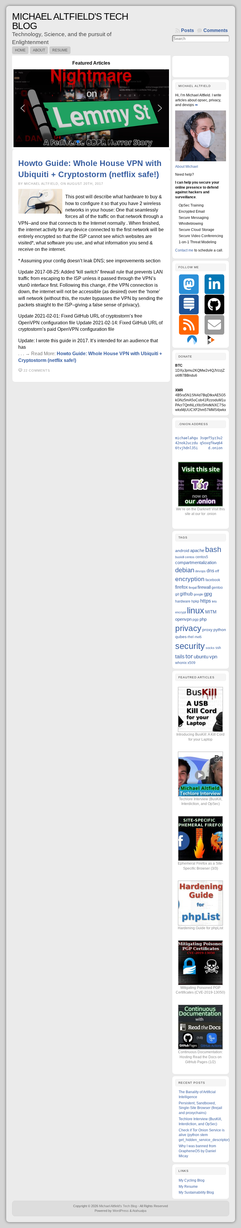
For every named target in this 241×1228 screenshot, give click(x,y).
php (203, 619)
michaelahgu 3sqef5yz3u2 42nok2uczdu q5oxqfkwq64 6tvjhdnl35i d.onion (198, 443)
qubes (181, 636)
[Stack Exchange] (189, 304)
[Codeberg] (192, 340)
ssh (218, 648)
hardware (182, 601)
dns (210, 570)
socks (210, 648)
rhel (191, 637)
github (186, 593)
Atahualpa (139, 1210)
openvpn (183, 619)
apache (197, 550)
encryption (190, 579)
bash (213, 549)
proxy (207, 629)
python (219, 629)
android (182, 550)
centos (190, 557)
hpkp (195, 601)
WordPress (121, 1210)
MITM (211, 611)
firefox (181, 587)
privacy (188, 628)
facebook (212, 580)
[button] (91, 108)
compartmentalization (195, 562)
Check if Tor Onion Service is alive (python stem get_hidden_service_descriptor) (204, 1135)
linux (195, 610)
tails (180, 657)
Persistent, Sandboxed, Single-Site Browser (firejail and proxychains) (200, 1108)
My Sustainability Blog (196, 1192)
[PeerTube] (211, 340)
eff (217, 571)
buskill (179, 557)
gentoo (217, 588)
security (190, 646)
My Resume (188, 1187)
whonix (181, 663)
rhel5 (198, 637)
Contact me (184, 250)
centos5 (201, 557)
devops (200, 571)
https (205, 601)
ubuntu (201, 657)
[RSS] (189, 325)
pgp (196, 620)
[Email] (214, 325)
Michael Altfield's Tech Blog (70, 21)
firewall (204, 587)
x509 (191, 663)
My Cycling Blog (192, 1180)
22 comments (37, 370)
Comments (215, 30)
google (198, 594)
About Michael (186, 167)
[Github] (214, 304)
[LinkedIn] (214, 284)
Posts (187, 30)
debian (184, 570)
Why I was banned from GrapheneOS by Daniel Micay (197, 1151)
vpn (213, 657)
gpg (208, 594)
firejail (193, 587)
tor (189, 656)
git (177, 594)
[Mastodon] (189, 284)
